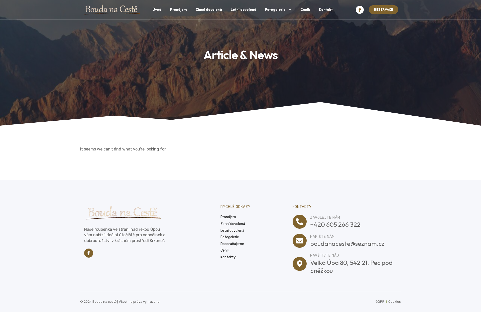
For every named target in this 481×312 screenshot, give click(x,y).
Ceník (305, 9)
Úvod (157, 9)
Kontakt (326, 9)
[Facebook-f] (360, 10)
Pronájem (178, 9)
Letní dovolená (243, 9)
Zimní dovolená (209, 9)
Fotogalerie (275, 9)
